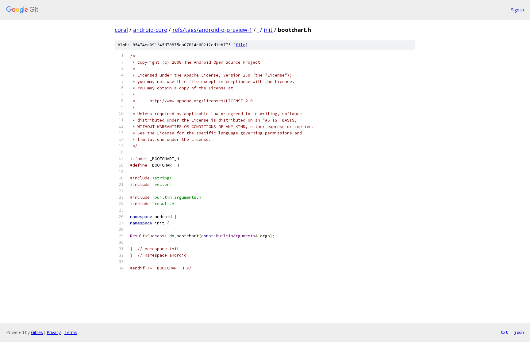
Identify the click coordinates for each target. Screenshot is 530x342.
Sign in (517, 10)
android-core (150, 29)
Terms (70, 332)
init (268, 29)
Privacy (54, 332)
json (519, 332)
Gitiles (37, 332)
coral (121, 29)
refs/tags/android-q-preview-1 (212, 29)
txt (504, 332)
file (240, 44)
